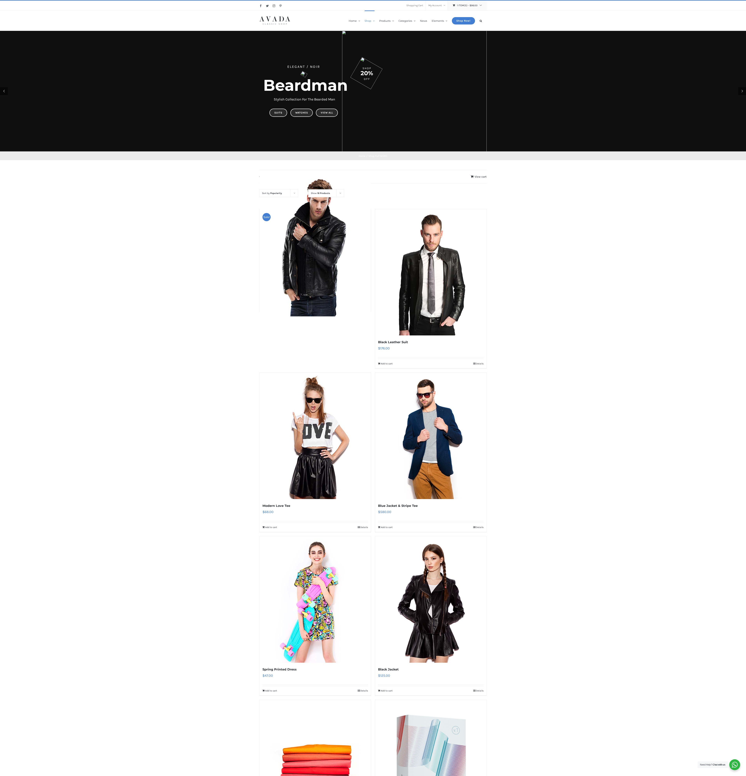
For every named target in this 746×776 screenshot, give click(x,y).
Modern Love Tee (276, 506)
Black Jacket (388, 669)
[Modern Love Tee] (315, 436)
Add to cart (387, 363)
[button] (481, 20)
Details (480, 363)
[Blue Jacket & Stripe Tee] (430, 436)
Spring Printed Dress (279, 669)
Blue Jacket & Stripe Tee (398, 506)
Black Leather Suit (393, 342)
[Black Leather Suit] (430, 272)
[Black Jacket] (430, 599)
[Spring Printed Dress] (315, 599)
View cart (481, 176)
